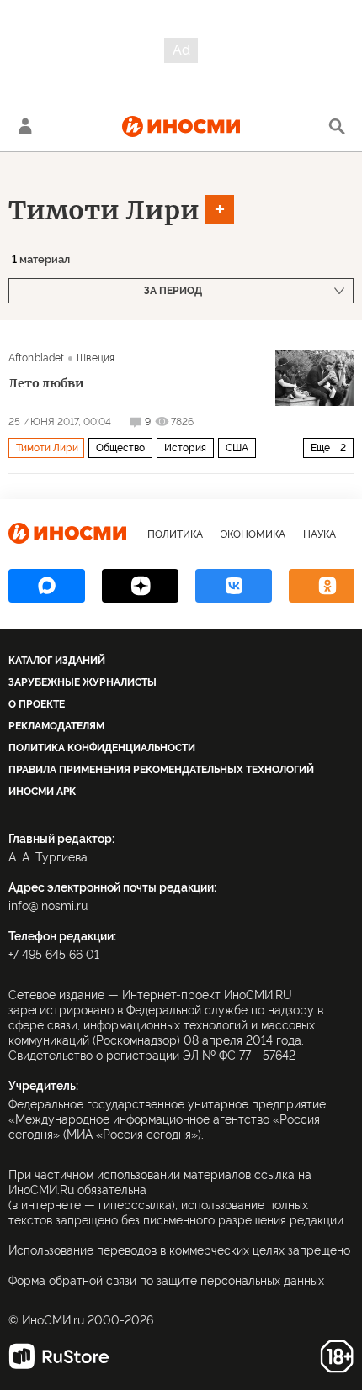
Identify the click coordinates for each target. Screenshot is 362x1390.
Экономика (253, 534)
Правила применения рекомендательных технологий (161, 770)
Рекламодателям (56, 726)
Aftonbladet (36, 358)
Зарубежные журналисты (82, 682)
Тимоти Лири (104, 210)
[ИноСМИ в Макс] (46, 586)
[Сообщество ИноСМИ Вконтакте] (233, 586)
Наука (319, 534)
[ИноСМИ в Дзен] (140, 586)
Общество (120, 448)
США (237, 448)
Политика (175, 534)
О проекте (36, 704)
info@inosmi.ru (48, 906)
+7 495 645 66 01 (53, 954)
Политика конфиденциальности (101, 748)
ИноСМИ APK (42, 792)
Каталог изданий (56, 660)
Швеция (95, 358)
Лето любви (46, 383)
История (185, 448)
